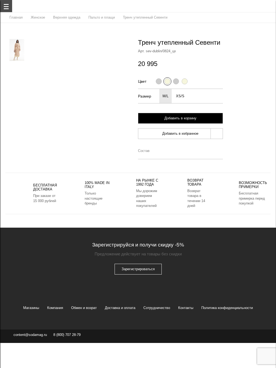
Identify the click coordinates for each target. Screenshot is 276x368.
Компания (55, 308)
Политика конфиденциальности (227, 308)
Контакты (185, 308)
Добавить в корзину (180, 118)
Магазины (31, 308)
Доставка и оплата (120, 308)
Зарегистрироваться (138, 269)
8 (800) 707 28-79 (67, 335)
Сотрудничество (156, 308)
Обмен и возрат (84, 308)
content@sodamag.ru (30, 335)
